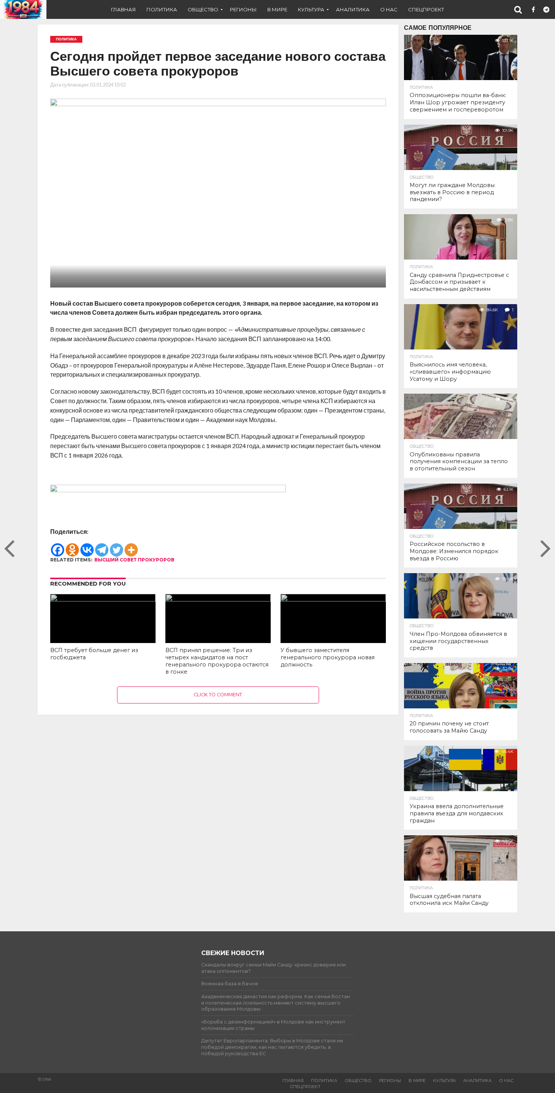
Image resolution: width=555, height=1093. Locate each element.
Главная (123, 9)
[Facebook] (57, 546)
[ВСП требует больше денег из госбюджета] (103, 599)
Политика (161, 9)
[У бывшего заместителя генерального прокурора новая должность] (333, 599)
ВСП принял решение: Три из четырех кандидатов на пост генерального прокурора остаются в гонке (216, 661)
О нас (389, 9)
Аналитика (353, 9)
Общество (203, 9)
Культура (311, 9)
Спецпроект (426, 9)
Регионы (243, 9)
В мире (277, 9)
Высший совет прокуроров (134, 560)
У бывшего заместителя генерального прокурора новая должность (328, 657)
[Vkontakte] (87, 546)
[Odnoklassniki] (72, 546)
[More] (131, 546)
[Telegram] (101, 546)
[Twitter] (116, 546)
